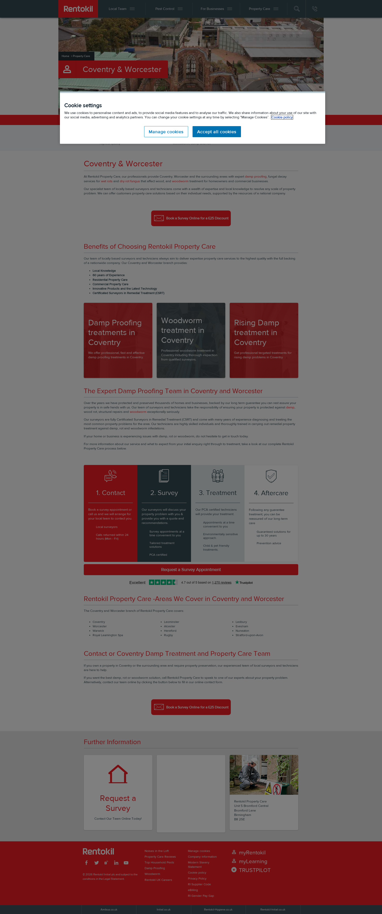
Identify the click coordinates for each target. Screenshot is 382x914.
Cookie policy (282, 117)
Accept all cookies (216, 131)
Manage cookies (166, 131)
